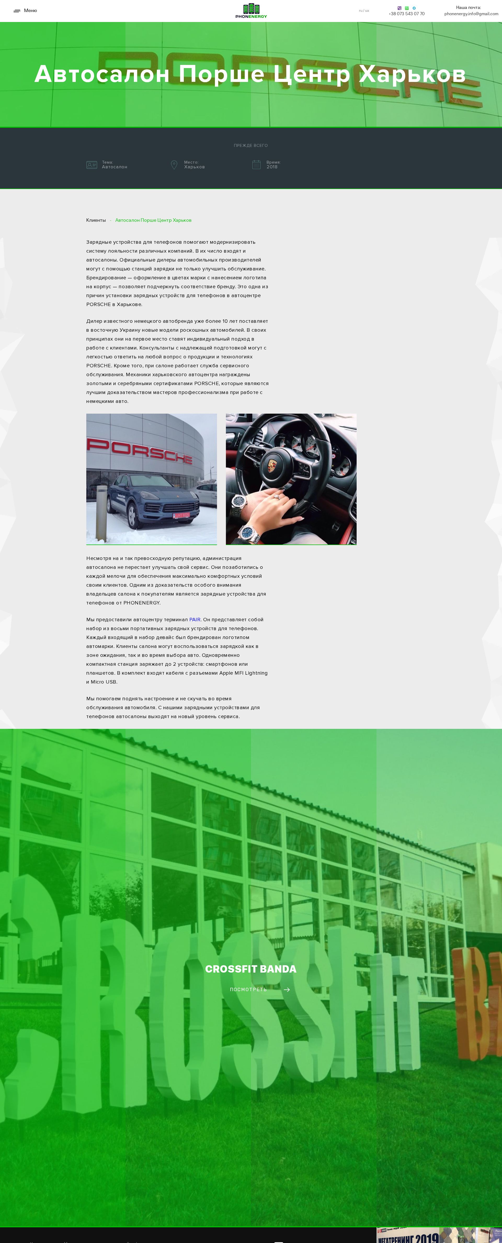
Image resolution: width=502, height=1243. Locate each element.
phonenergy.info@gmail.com (468, 14)
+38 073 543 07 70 (407, 14)
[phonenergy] (251, 11)
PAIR (195, 620)
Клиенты (96, 220)
